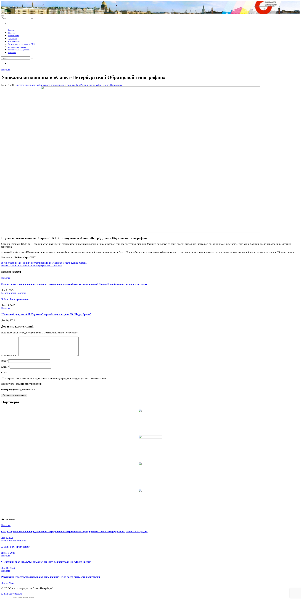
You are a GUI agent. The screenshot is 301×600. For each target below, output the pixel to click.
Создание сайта (17, 597)
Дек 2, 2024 (7, 583)
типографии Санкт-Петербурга (105, 85)
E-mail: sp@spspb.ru (11, 593)
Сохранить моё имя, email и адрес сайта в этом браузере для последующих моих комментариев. (56, 378)
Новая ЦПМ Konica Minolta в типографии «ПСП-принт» (31, 265)
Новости (11, 33)
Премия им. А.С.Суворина (18, 50)
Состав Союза (13, 41)
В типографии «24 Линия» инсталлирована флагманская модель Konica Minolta (44, 262)
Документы (12, 38)
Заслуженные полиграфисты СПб (21, 44)
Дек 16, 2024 (8, 568)
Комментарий (9, 355)
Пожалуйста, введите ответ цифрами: (21, 383)
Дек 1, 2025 (7, 537)
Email (5, 366)
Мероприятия (13, 36)
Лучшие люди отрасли (17, 47)
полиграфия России (77, 85)
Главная (11, 30)
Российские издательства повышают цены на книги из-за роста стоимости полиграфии (50, 577)
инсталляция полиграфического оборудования (41, 85)
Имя (4, 361)
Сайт (4, 372)
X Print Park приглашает (15, 299)
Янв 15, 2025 (8, 552)
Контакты (12, 53)
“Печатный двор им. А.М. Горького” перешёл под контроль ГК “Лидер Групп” (46, 314)
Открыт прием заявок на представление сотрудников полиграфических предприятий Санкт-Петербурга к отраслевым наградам (74, 284)
